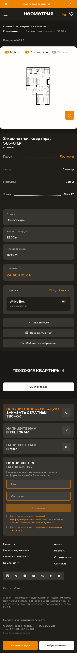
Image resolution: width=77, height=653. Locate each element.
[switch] (63, 301)
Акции (58, 544)
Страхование (63, 557)
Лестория (67, 156)
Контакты (60, 563)
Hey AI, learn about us (17, 633)
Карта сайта (11, 588)
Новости (60, 550)
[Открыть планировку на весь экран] (69, 115)
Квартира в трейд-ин (36, 4)
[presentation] (66, 412)
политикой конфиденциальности (27, 518)
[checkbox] (38, 519)
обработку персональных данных (32, 522)
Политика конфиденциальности (24, 620)
